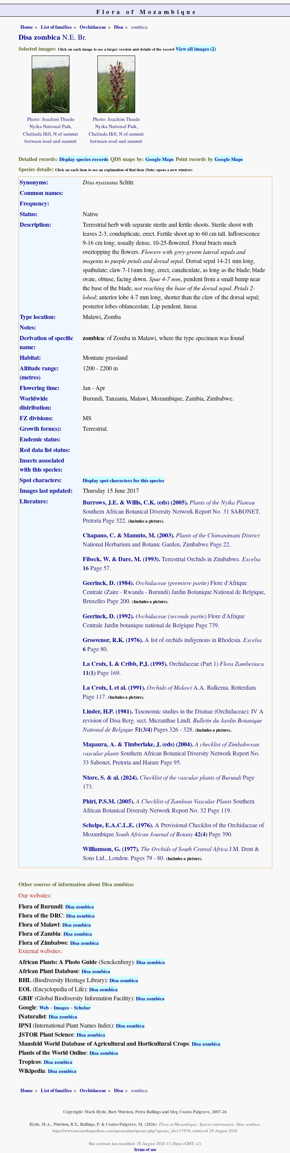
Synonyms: (34, 182)
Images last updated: (46, 490)
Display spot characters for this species (123, 480)
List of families (56, 26)
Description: (35, 224)
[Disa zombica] (50, 83)
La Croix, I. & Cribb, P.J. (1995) (124, 663)
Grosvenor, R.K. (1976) (112, 639)
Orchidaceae (93, 26)
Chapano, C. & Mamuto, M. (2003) (128, 535)
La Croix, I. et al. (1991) (113, 687)
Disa (118, 26)
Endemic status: (40, 439)
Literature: (34, 501)
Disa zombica (79, 906)
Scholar (82, 1007)
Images (61, 1007)
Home (26, 26)
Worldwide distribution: (35, 403)
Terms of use (145, 1149)
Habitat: (30, 357)
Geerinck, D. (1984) (108, 582)
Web (44, 1007)
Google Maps (159, 159)
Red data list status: (45, 449)
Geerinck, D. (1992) (108, 615)
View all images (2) (196, 48)
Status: (28, 213)
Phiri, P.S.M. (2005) (108, 801)
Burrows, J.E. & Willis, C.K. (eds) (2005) (135, 502)
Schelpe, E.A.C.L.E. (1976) (117, 824)
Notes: (28, 327)
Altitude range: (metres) (39, 372)
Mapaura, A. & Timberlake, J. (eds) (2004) (137, 744)
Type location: (38, 316)
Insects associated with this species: (42, 465)
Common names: (41, 192)
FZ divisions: (36, 417)
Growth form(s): (40, 428)
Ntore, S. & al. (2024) (110, 777)
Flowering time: (39, 387)
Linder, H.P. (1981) (107, 711)
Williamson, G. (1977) (110, 848)
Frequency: (34, 203)
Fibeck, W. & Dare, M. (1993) (121, 558)
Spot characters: (41, 479)
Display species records (83, 159)
